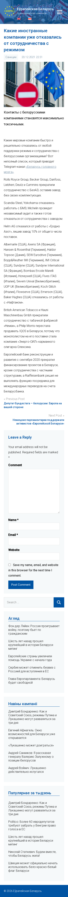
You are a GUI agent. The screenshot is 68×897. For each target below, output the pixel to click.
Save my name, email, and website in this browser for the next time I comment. (33, 570)
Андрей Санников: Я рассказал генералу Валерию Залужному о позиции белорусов (31, 756)
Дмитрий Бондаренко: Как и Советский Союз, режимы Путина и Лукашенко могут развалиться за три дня (32, 717)
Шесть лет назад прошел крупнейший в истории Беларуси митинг (30, 644)
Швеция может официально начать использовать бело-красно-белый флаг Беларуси (33, 866)
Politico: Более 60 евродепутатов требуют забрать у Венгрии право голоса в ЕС (32, 825)
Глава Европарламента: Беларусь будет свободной (31, 680)
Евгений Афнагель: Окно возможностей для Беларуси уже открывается (31, 734)
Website (13, 550)
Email (13, 535)
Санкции (10, 57)
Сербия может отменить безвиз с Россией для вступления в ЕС (32, 669)
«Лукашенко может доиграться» (31, 745)
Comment (15, 465)
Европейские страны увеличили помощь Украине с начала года (30, 658)
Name (13, 520)
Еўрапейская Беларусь (35, 9)
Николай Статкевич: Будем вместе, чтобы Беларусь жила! (32, 853)
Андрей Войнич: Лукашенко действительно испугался (27, 770)
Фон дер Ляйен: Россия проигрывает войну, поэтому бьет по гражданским (34, 629)
